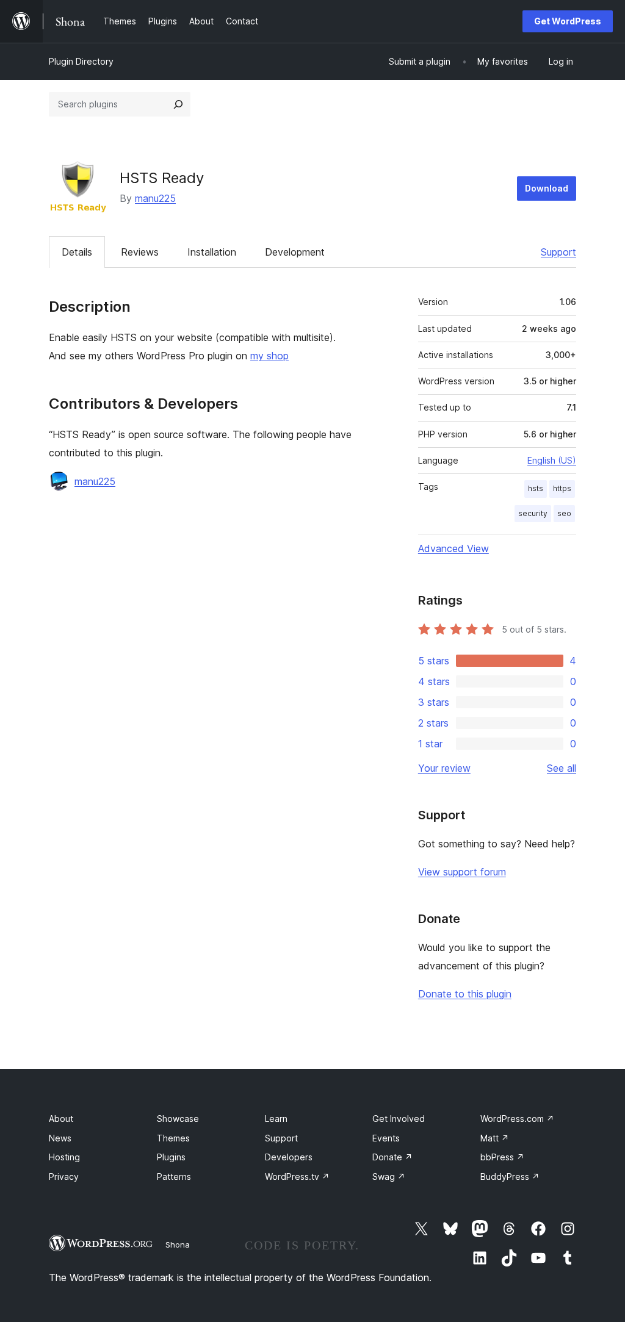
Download (546, 188)
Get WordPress (567, 21)
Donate (392, 1157)
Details (77, 252)
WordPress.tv (297, 1176)
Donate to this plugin (464, 994)
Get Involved (398, 1118)
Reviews (140, 252)
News (60, 1138)
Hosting (64, 1157)
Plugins (171, 1157)
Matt (494, 1138)
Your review (444, 768)
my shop (269, 356)
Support (558, 252)
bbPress (502, 1157)
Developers (288, 1157)
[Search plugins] (178, 104)
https (562, 488)
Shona (177, 1244)
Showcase (178, 1118)
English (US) (551, 460)
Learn (276, 1118)
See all (561, 768)
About (61, 1118)
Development (295, 252)
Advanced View (453, 548)
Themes (173, 1138)
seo (564, 513)
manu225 (155, 198)
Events (386, 1138)
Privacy (64, 1176)
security (532, 513)
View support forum (462, 872)
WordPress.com (517, 1118)
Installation (211, 252)
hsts (535, 488)
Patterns (174, 1176)
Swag (388, 1176)
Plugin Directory (81, 61)
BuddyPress (510, 1176)
